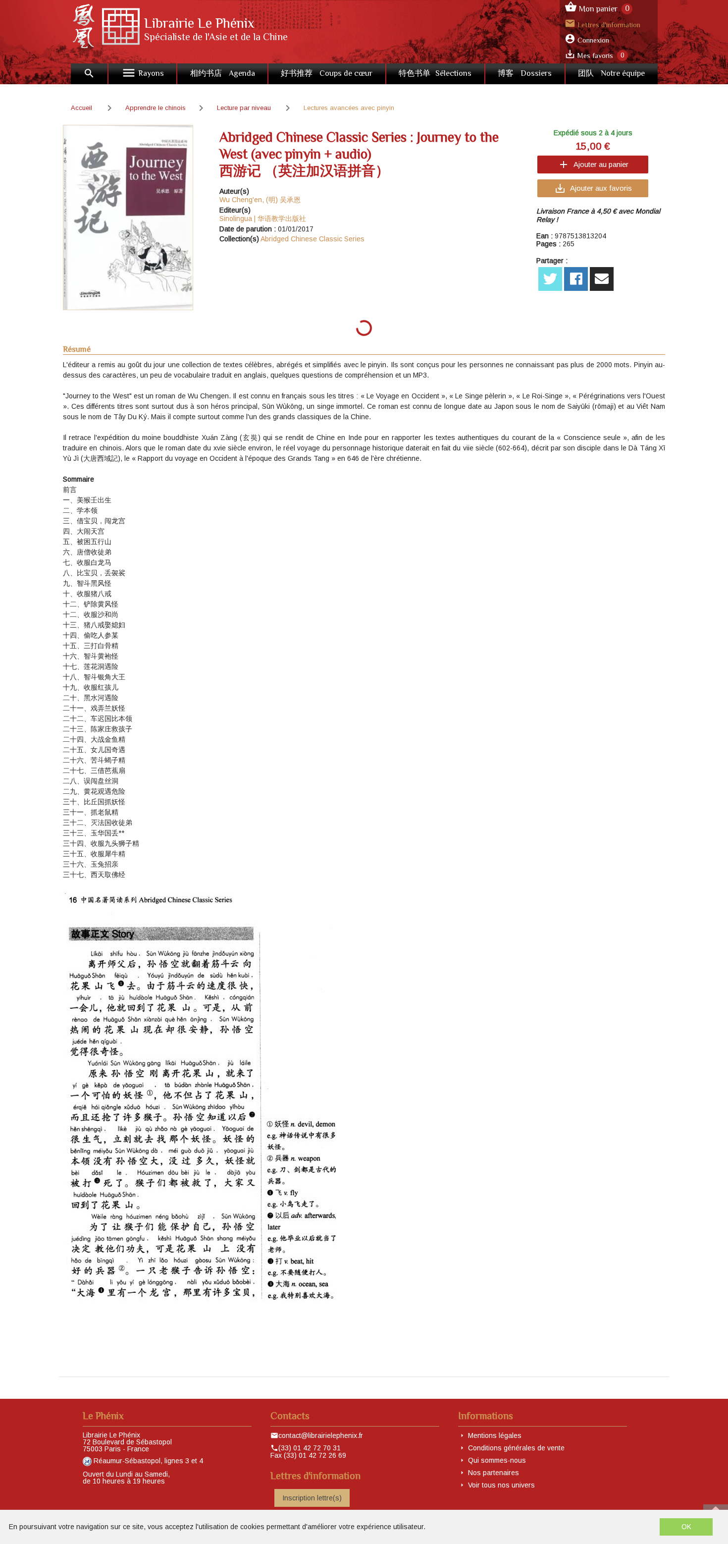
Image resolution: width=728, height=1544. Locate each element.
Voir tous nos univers (501, 1485)
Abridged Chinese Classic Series (312, 239)
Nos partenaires (493, 1473)
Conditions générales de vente (516, 1448)
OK (686, 1527)
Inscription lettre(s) (312, 1498)
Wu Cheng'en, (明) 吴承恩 (260, 200)
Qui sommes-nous (497, 1460)
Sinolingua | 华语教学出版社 (262, 218)
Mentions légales (494, 1435)
